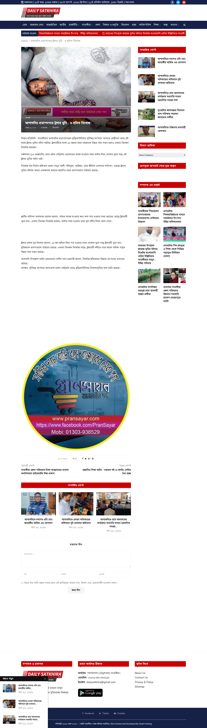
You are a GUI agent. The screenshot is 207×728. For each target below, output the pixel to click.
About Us (140, 673)
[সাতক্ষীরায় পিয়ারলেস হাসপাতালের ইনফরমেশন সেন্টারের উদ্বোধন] (149, 199)
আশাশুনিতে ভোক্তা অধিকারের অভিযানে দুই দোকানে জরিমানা (169, 79)
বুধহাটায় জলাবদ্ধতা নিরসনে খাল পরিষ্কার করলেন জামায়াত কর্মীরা (171, 114)
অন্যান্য (174, 24)
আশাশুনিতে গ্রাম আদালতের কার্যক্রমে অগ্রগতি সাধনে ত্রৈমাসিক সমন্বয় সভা (171, 96)
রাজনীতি (73, 24)
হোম (25, 24)
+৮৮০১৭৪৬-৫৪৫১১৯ (98, 677)
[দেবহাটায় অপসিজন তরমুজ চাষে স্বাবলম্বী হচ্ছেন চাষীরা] (149, 275)
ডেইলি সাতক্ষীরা (85, 724)
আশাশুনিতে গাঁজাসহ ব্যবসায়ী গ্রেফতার (172, 129)
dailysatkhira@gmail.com (101, 682)
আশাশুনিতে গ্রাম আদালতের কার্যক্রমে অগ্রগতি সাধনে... (29, 718)
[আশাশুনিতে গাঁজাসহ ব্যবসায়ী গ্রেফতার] (146, 131)
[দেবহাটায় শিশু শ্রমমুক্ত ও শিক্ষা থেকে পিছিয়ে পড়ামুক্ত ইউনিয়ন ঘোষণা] (174, 234)
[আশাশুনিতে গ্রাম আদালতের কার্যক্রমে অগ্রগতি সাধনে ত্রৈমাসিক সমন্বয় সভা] (113, 503)
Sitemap (139, 686)
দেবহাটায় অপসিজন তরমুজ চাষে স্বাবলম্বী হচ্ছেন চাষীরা (148, 290)
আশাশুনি (27, 118)
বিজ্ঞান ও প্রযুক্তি (110, 24)
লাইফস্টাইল (145, 24)
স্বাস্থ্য (165, 24)
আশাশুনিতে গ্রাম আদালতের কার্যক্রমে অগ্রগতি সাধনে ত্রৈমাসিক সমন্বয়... (113, 523)
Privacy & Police (144, 682)
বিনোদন (125, 24)
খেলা (97, 24)
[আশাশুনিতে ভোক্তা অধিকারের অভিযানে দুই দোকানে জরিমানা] (76, 503)
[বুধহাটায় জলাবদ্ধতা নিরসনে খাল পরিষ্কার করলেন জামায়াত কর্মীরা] (146, 114)
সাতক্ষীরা (86, 24)
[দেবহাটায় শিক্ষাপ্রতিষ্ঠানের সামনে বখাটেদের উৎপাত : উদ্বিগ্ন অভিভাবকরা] (174, 199)
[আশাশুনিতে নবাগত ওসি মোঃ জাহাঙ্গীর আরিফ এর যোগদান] (38, 503)
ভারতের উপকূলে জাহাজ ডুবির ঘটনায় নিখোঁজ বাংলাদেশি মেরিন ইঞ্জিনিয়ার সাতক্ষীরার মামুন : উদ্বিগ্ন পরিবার (130, 33)
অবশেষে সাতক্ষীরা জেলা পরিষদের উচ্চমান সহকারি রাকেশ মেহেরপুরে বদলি (172, 294)
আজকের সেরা (36, 24)
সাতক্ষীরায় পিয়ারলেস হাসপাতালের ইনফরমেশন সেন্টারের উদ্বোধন (148, 216)
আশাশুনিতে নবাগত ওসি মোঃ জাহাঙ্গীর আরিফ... (29, 687)
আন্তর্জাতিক (51, 24)
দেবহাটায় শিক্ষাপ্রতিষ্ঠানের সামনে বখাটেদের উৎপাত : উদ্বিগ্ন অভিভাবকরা (174, 216)
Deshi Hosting (145, 724)
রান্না (134, 24)
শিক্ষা (156, 24)
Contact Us (141, 677)
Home (24, 40)
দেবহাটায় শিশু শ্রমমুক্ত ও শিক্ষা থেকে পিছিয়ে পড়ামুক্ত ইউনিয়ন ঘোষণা (174, 251)
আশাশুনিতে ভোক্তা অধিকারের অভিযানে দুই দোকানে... (30, 702)
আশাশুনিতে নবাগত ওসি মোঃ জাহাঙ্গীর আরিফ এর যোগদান (172, 60)
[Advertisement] (134, 12)
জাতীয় (63, 24)
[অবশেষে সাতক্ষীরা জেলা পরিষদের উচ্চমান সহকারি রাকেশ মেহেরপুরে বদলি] (174, 275)
